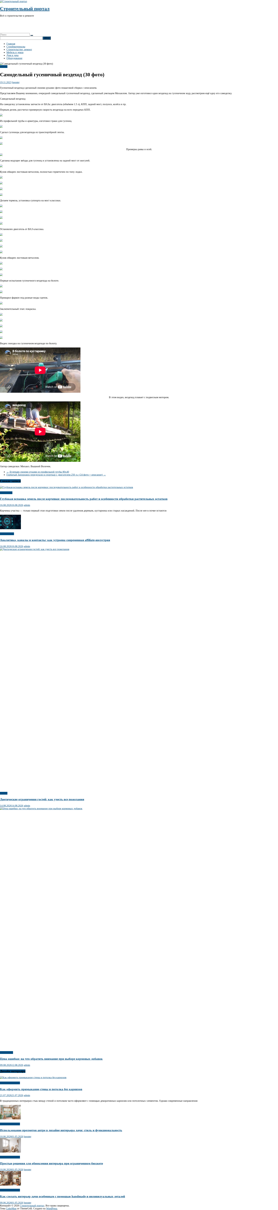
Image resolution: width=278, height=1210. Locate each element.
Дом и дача (12, 55)
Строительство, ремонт (19, 49)
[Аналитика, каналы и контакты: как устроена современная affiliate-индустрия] (10, 528)
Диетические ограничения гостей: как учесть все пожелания (42, 799)
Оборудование (14, 58)
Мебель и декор (14, 52)
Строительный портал (25, 8)
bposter (15, 82)
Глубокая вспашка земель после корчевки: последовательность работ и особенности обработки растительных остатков (83, 499)
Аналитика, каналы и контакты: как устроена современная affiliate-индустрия (55, 540)
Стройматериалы (15, 46)
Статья (3, 66)
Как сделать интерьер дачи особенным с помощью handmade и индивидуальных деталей (62, 1196)
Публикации (7, 533)
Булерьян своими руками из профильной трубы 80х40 (37, 471)
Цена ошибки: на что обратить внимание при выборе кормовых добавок (51, 1058)
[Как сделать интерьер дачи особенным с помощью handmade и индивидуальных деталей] (10, 1184)
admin (27, 505)
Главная (10, 43)
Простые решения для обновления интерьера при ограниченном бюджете (51, 1163)
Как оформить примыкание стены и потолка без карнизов (41, 1089)
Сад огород (6, 492)
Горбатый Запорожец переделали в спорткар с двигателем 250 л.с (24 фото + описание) (56, 474)
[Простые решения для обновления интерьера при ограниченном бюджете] (10, 1151)
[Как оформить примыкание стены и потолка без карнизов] (33, 1077)
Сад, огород (6, 1052)
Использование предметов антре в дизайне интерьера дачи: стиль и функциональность (61, 1130)
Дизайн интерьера (10, 1083)
